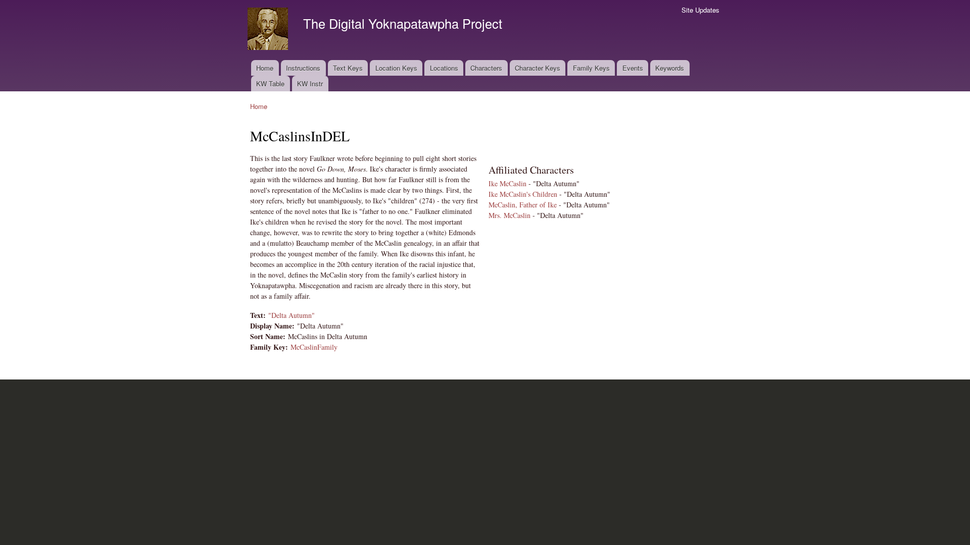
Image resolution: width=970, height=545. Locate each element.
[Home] (269, 30)
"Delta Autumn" (291, 315)
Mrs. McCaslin (509, 215)
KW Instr (310, 83)
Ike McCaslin (507, 183)
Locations (444, 68)
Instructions (303, 68)
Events (632, 68)
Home (264, 68)
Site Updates (700, 10)
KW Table (270, 83)
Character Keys (537, 68)
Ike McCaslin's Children (523, 194)
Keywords (669, 68)
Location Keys (396, 68)
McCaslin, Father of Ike (523, 204)
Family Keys (591, 68)
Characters (486, 68)
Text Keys (348, 68)
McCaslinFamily (313, 347)
